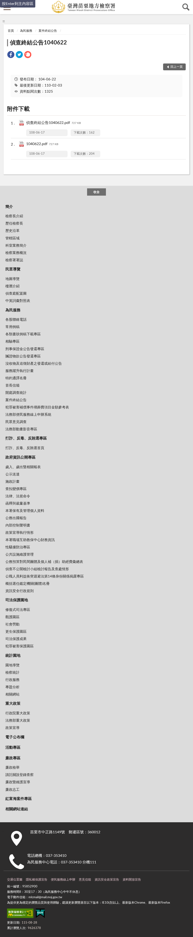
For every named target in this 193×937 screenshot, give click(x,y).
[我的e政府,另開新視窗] (40, 914)
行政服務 (12, 680)
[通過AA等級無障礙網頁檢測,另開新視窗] (20, 914)
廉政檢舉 (12, 767)
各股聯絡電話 (16, 319)
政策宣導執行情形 (19, 532)
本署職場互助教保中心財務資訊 (30, 540)
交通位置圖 (14, 879)
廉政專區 (12, 758)
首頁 (11, 30)
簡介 (9, 207)
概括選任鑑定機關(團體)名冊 (27, 583)
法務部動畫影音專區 (21, 429)
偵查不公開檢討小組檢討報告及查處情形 (37, 569)
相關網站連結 (16, 809)
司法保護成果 (16, 639)
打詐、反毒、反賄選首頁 (24, 448)
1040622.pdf (42, 144)
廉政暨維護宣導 (17, 782)
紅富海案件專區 (18, 799)
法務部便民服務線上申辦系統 (28, 414)
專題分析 (12, 687)
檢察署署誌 (14, 260)
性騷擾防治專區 (17, 547)
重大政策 (12, 703)
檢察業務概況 (16, 253)
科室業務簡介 (16, 245)
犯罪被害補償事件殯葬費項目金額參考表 (37, 407)
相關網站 (12, 694)
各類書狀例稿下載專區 (23, 334)
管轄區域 (12, 238)
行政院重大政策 (17, 713)
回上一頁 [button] (176, 66)
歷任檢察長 (14, 223)
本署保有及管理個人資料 (24, 511)
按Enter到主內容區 (17, 4)
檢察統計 (12, 672)
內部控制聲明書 (17, 525)
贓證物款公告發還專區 (23, 356)
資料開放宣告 (132, 879)
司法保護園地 (16, 600)
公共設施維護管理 (19, 554)
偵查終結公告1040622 (38, 43)
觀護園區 (12, 617)
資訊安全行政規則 (19, 591)
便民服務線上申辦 (63, 879)
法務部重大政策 (17, 720)
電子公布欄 (14, 737)
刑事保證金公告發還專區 (24, 349)
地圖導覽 (12, 279)
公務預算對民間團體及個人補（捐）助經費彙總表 (44, 562)
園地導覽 (12, 665)
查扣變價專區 (16, 489)
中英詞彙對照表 (17, 301)
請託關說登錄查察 (19, 775)
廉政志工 (12, 789)
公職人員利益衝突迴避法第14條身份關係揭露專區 (44, 576)
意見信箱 (85, 879)
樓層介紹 (12, 286)
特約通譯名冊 (16, 378)
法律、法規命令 (17, 496)
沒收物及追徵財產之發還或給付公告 (33, 363)
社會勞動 (12, 624)
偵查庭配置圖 (16, 293)
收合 (96, 192)
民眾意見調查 (16, 422)
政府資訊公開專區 (20, 457)
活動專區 (12, 747)
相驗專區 (12, 341)
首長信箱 (12, 385)
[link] (10, 55)
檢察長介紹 (14, 216)
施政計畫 (12, 481)
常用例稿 (12, 327)
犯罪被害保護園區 (19, 646)
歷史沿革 (12, 231)
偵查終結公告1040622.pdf (53, 123)
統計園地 (12, 655)
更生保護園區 (16, 631)
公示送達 (12, 474)
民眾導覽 (12, 269)
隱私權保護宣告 (36, 879)
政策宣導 (12, 728)
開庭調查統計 (16, 393)
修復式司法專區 (17, 610)
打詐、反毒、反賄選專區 (26, 438)
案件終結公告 (48, 30)
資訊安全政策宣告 (107, 879)
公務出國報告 (16, 518)
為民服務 (26, 30)
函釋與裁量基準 (17, 503)
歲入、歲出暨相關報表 (23, 467)
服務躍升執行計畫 (19, 371)
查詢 (186, 7)
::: (4, 21)
